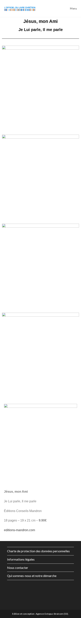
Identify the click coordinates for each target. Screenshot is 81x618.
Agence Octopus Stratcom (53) (52, 613)
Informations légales (21, 559)
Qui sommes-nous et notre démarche (31, 576)
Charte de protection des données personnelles (38, 551)
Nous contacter (17, 567)
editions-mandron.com (19, 530)
